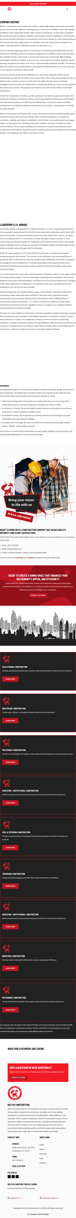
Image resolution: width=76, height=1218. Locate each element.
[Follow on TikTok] (17, 1176)
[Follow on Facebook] (9, 1176)
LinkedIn (30, 558)
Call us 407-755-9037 (38, 4)
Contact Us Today (38, 595)
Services (43, 1154)
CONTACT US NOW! (18, 1077)
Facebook (19, 558)
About (41, 1149)
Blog (41, 1158)
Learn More (10, 679)
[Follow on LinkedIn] (13, 1176)
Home (41, 1145)
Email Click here (18, 1166)
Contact (42, 1163)
